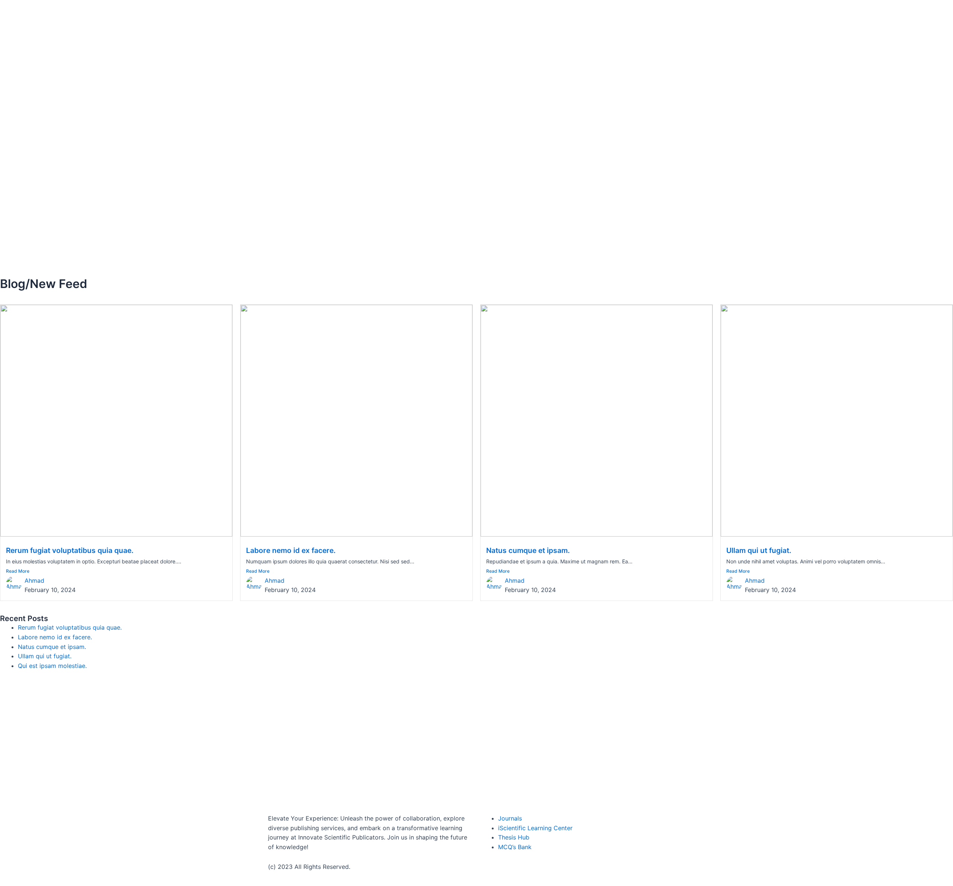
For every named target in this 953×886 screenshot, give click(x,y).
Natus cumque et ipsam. (528, 550)
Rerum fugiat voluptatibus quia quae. (70, 550)
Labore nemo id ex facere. (291, 550)
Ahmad (34, 580)
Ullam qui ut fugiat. (758, 550)
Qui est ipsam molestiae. (52, 665)
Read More (17, 571)
